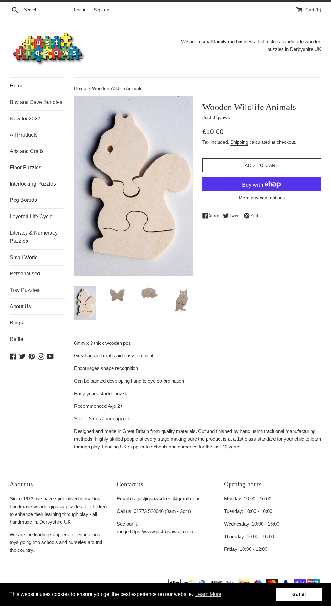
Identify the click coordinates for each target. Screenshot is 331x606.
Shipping (239, 142)
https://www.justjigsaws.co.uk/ (161, 531)
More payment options (262, 197)
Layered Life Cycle (31, 216)
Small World (24, 257)
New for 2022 (25, 118)
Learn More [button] (208, 594)
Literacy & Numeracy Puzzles (34, 237)
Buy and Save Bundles (36, 102)
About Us (20, 306)
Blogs (16, 322)
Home (17, 85)
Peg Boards (23, 200)
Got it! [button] (299, 594)
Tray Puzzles (24, 290)
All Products (23, 135)
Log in (80, 9)
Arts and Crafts (27, 151)
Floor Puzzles (25, 167)
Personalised (25, 273)
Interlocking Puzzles (33, 184)
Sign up (101, 9)
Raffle (16, 339)
